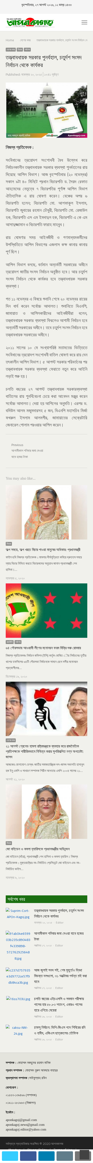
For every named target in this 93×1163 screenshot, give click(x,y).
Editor (59, 922)
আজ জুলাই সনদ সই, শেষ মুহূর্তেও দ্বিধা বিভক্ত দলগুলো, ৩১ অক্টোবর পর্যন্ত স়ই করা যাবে (60, 976)
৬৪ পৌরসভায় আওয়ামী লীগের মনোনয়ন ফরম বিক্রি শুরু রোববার (43, 648)
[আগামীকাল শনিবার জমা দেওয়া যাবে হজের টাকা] (18, 933)
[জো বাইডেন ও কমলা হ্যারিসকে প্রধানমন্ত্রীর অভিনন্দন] (46, 787)
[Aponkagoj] (30, 22)
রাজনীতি (10, 642)
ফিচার (20, 50)
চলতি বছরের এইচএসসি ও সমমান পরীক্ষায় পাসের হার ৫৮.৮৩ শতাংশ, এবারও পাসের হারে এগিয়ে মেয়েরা (59, 1004)
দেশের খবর (11, 50)
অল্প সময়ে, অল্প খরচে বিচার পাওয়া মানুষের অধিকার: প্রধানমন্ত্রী (43, 550)
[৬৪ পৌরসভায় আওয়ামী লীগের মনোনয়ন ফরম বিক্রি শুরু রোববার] (46, 586)
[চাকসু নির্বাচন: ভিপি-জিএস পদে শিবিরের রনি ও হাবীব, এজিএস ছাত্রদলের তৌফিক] (18, 1027)
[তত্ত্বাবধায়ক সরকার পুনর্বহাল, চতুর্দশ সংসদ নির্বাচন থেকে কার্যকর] (18, 911)
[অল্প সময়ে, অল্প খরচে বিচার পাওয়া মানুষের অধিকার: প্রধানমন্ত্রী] (46, 488)
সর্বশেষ (27, 50)
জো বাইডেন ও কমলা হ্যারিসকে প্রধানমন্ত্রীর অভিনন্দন (38, 849)
